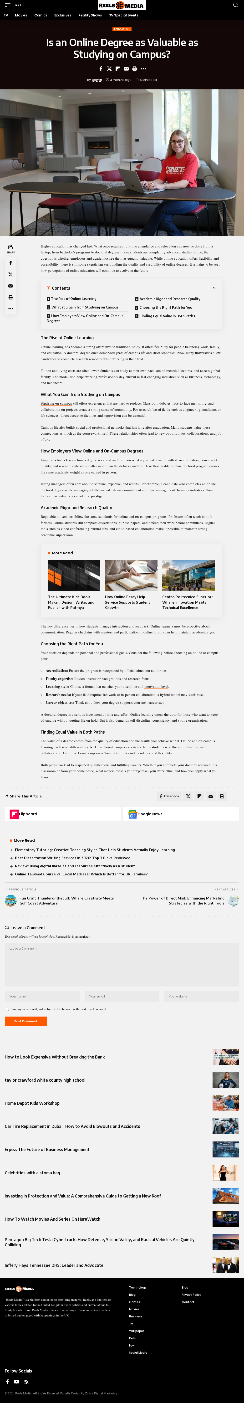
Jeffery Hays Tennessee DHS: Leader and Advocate (54, 1265)
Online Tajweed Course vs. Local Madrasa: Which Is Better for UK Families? (81, 874)
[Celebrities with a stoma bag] (226, 1173)
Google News (150, 814)
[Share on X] (109, 68)
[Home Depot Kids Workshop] (226, 1103)
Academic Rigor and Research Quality (170, 299)
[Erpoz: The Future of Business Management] (226, 1149)
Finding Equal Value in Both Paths (167, 316)
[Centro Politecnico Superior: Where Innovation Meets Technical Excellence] (188, 575)
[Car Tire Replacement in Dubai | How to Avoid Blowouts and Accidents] (226, 1126)
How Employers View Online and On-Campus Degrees (85, 318)
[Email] (126, 68)
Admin (97, 80)
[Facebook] (7, 1382)
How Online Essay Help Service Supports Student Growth (127, 602)
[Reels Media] (122, 5)
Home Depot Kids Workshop (32, 1103)
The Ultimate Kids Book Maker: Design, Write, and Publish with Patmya (71, 602)
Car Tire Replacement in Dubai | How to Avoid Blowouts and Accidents (72, 1126)
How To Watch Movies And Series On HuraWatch (52, 1219)
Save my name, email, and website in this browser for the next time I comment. (59, 1009)
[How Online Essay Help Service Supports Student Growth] (131, 575)
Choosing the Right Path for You (165, 307)
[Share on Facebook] (100, 68)
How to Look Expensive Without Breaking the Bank (55, 1056)
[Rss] (26, 1382)
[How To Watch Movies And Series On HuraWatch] (226, 1219)
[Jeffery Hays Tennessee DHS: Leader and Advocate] (226, 1265)
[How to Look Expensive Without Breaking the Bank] (226, 1057)
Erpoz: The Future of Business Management (47, 1149)
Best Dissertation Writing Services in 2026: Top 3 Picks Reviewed (72, 858)
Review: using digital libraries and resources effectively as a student (75, 866)
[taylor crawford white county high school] (226, 1080)
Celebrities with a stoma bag (32, 1172)
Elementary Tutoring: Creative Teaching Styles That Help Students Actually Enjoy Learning (95, 850)
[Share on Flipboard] (117, 68)
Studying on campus (56, 403)
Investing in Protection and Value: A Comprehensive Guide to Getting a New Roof (83, 1195)
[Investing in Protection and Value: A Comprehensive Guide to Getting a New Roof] (226, 1196)
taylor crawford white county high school (45, 1080)
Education (122, 29)
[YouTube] (16, 1382)
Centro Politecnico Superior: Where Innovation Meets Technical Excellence (187, 602)
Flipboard (28, 814)
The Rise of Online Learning (74, 299)
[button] (9, 5)
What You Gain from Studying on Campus (84, 307)
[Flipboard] (14, 814)
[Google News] (132, 814)
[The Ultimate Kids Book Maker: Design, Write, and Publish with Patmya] (74, 575)
